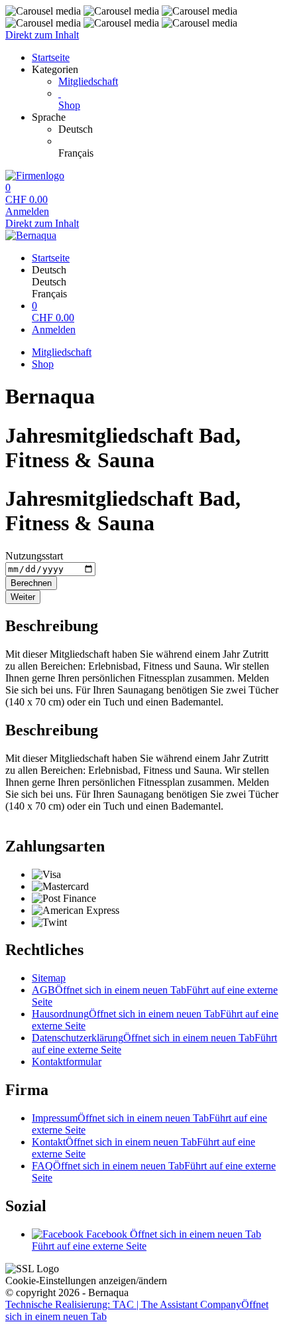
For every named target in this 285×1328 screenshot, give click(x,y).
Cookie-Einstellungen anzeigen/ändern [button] (86, 1280)
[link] (169, 129)
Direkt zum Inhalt (42, 34)
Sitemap (49, 978)
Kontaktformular (66, 1061)
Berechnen (31, 583)
